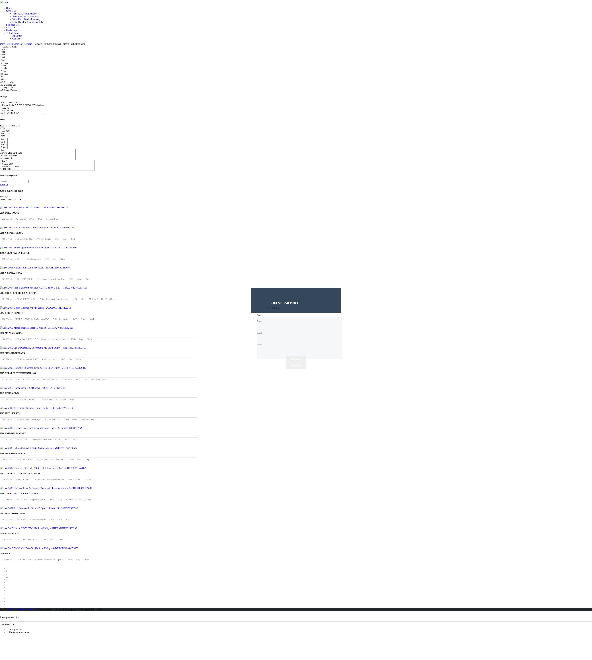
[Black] (3, 139)
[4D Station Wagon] (13, 90)
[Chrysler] (7, 63)
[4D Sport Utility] (13, 82)
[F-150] (15, 71)
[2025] (2, 49)
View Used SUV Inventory (25, 16)
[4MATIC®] (5, 131)
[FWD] (5, 136)
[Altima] (15, 79)
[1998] (2, 52)
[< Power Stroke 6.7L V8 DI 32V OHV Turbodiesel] (22, 105)
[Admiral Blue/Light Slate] (37, 153)
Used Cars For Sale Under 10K (27, 22)
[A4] (15, 76)
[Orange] (3, 147)
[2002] (2, 55)
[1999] (2, 57)
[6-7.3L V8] (22, 108)
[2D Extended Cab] (13, 85)
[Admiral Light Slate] (37, 155)
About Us (17, 36)
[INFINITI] (7, 65)
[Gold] (3, 142)
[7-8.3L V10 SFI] (22, 110)
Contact (16, 38)
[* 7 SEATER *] (47, 164)
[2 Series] (15, 74)
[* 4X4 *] (47, 161)
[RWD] (5, 133)
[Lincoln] (7, 68)
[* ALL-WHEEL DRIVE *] (47, 166)
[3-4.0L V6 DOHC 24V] (22, 113)
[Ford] (7, 60)
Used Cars (11, 11)
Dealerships (12, 30)
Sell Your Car (12, 24)
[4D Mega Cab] (13, 87)
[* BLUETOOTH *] (47, 169)
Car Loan (10, 27)
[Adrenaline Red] (37, 158)
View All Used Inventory (24, 13)
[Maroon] (3, 144)
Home (9, 8)
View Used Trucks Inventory (26, 19)
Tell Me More (13, 33)
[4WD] (5, 128)
